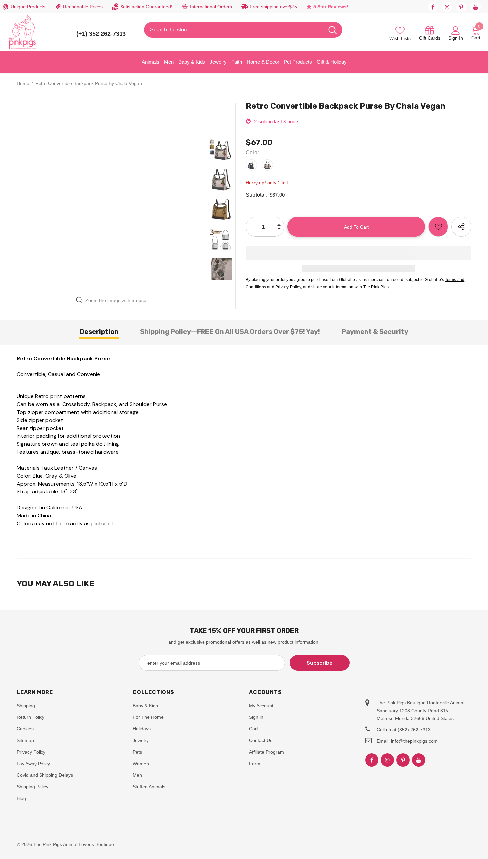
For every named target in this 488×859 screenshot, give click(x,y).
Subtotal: (256, 195)
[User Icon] (456, 30)
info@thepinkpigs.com (414, 741)
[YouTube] (476, 7)
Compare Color (180, 281)
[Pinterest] (461, 7)
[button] (358, 253)
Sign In (455, 38)
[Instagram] (447, 7)
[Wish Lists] (438, 227)
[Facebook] (433, 7)
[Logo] (22, 32)
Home (23, 83)
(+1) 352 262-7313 (101, 33)
